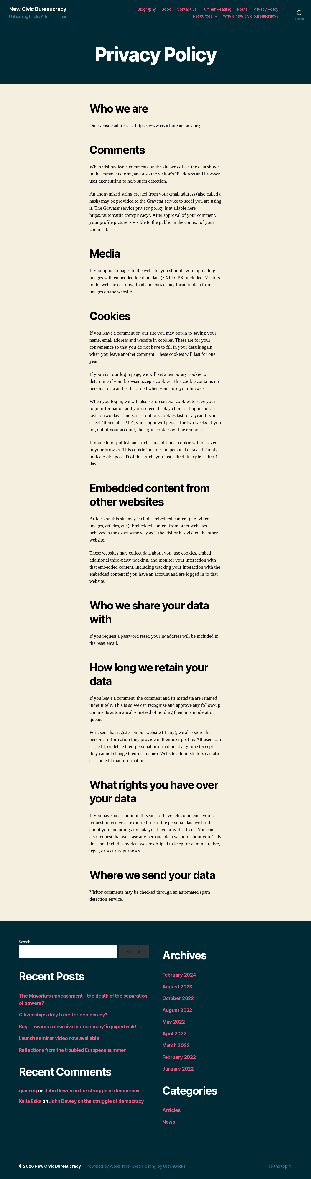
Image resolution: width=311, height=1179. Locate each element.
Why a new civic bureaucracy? (250, 16)
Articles (171, 1110)
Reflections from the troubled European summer (72, 1050)
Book (166, 9)
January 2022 (178, 1069)
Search (24, 941)
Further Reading (217, 9)
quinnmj (28, 1091)
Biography (147, 9)
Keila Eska (30, 1101)
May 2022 (173, 1022)
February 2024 (179, 975)
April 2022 (174, 1034)
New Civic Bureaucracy (37, 9)
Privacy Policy (265, 9)
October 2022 (178, 998)
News (168, 1122)
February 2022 (179, 1057)
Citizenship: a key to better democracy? (63, 1015)
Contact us (187, 9)
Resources (203, 16)
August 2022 (177, 1010)
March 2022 (175, 1045)
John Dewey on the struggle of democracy (91, 1091)
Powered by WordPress (108, 1166)
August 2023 (177, 987)
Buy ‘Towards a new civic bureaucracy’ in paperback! (77, 1026)
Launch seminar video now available (59, 1038)
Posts (242, 9)
